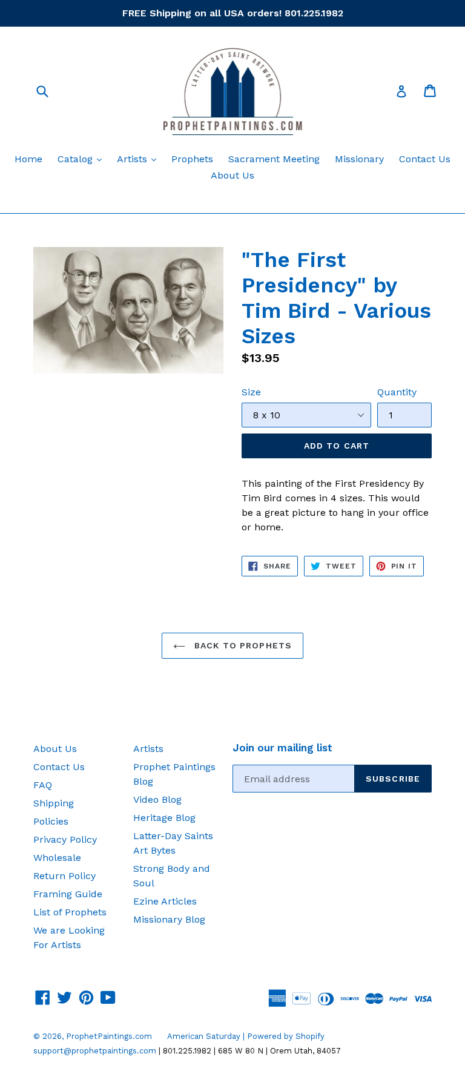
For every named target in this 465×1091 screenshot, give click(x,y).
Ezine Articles (165, 901)
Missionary (359, 159)
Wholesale (57, 857)
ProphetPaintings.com (109, 1036)
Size (251, 392)
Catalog (83, 159)
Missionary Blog (169, 919)
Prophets (192, 159)
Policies (50, 821)
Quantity (397, 392)
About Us (232, 175)
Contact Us (424, 159)
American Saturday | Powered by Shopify (246, 1036)
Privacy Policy (65, 839)
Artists (139, 159)
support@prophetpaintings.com (94, 1050)
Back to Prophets (241, 645)
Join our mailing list (282, 748)
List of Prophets (70, 912)
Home (28, 159)
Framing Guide (67, 894)
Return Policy (64, 876)
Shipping (53, 803)
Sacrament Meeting (274, 159)
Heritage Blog (164, 817)
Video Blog (157, 799)
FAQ (42, 785)
